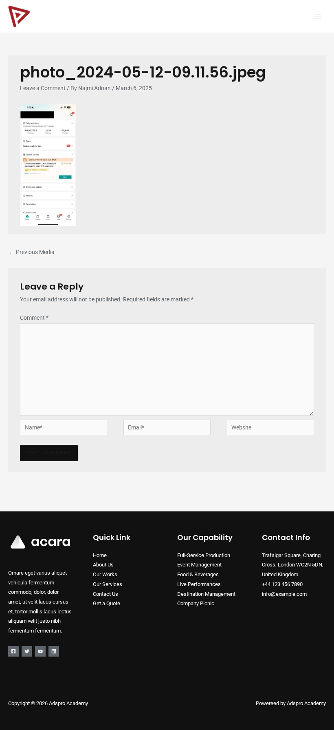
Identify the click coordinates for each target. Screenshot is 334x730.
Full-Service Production (203, 555)
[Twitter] (27, 651)
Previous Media (32, 252)
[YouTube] (40, 651)
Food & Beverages (198, 574)
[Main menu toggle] (318, 16)
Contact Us (105, 594)
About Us (103, 565)
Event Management (199, 565)
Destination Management (206, 594)
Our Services (107, 584)
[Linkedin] (53, 651)
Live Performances (199, 584)
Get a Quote (106, 603)
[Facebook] (13, 651)
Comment (34, 317)
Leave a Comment (43, 88)
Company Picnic (195, 603)
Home (100, 555)
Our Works (105, 574)
